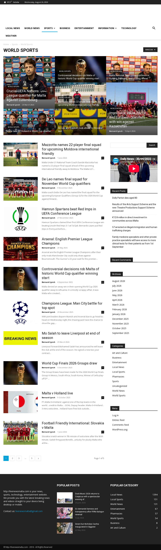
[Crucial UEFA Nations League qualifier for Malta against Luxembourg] (29, 77)
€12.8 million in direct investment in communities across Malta (129, 219)
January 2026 (118, 314)
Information (106, 28)
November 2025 (120, 323)
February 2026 (119, 309)
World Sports (13, 86)
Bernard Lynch (13, 105)
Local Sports (118, 371)
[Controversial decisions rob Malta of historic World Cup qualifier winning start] (80, 72)
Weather (11, 35)
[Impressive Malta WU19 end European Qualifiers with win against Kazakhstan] (132, 104)
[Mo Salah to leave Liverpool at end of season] (20, 338)
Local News (13, 28)
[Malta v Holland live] (20, 402)
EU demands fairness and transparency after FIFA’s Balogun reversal (89, 512)
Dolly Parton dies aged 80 (124, 198)
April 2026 (117, 299)
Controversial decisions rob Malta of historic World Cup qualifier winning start (70, 273)
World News (32, 28)
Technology (128, 28)
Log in (115, 415)
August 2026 (118, 280)
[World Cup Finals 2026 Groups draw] (20, 373)
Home (6, 44)
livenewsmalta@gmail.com (29, 511)
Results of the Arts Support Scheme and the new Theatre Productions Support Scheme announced (134, 207)
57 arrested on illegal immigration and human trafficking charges (134, 229)
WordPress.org (119, 429)
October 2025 (119, 328)
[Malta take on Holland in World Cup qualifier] (29, 125)
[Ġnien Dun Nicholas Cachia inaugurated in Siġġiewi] (65, 528)
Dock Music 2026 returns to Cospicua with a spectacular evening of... (87, 497)
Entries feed (118, 420)
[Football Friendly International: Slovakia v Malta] (20, 433)
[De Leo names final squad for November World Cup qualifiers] (20, 189)
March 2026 (118, 304)
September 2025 (120, 333)
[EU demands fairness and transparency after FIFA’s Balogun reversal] (65, 512)
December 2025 (120, 318)
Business (65, 28)
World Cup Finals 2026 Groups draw (69, 363)
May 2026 (117, 295)
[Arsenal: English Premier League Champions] (20, 249)
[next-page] (38, 458)
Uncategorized (119, 385)
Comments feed (120, 424)
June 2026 (117, 290)
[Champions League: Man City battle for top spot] (20, 313)
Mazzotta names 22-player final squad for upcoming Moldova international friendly (71, 149)
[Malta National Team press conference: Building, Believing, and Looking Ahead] (132, 72)
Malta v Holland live (57, 393)
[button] (154, 28)
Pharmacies (118, 376)
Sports (48, 28)
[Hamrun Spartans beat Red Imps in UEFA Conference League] (20, 219)
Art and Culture (120, 352)
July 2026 (116, 285)
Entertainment (84, 28)
